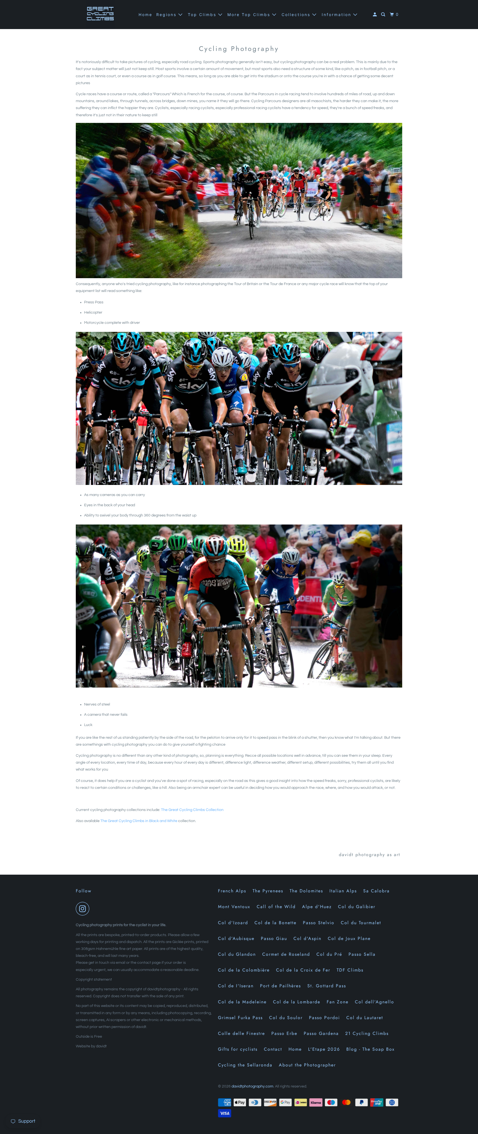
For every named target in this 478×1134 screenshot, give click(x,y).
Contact (273, 1049)
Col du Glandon (237, 954)
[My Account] (376, 14)
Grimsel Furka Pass (240, 1017)
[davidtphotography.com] (101, 14)
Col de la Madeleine (242, 1002)
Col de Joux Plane (349, 938)
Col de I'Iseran (236, 986)
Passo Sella (362, 954)
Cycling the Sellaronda (245, 1065)
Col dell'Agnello (374, 1002)
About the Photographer (307, 1065)
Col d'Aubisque (236, 938)
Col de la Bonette (275, 922)
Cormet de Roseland (286, 954)
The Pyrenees (268, 891)
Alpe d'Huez (317, 906)
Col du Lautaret (364, 1017)
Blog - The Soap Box (370, 1049)
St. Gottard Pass (326, 986)
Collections (297, 14)
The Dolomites (306, 891)
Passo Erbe (284, 1033)
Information (337, 14)
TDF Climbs (350, 970)
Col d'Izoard (233, 922)
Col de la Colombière (244, 970)
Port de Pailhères (280, 986)
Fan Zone (338, 1002)
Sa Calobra (376, 891)
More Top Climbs (249, 14)
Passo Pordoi (324, 1017)
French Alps (232, 891)
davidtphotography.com (252, 1086)
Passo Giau (274, 938)
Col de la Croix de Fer (303, 970)
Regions (167, 14)
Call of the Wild (276, 906)
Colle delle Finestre (241, 1033)
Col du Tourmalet (361, 922)
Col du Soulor (286, 1017)
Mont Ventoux (234, 906)
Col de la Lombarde (296, 1002)
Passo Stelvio (318, 922)
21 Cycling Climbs (367, 1033)
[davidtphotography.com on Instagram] (84, 909)
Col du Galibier (356, 906)
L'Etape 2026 (324, 1049)
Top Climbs (203, 14)
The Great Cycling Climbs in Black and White (138, 821)
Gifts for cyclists (238, 1049)
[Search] (384, 14)
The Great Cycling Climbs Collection (192, 810)
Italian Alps (343, 891)
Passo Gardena (321, 1033)
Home (145, 14)
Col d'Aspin (307, 938)
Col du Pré (329, 954)
